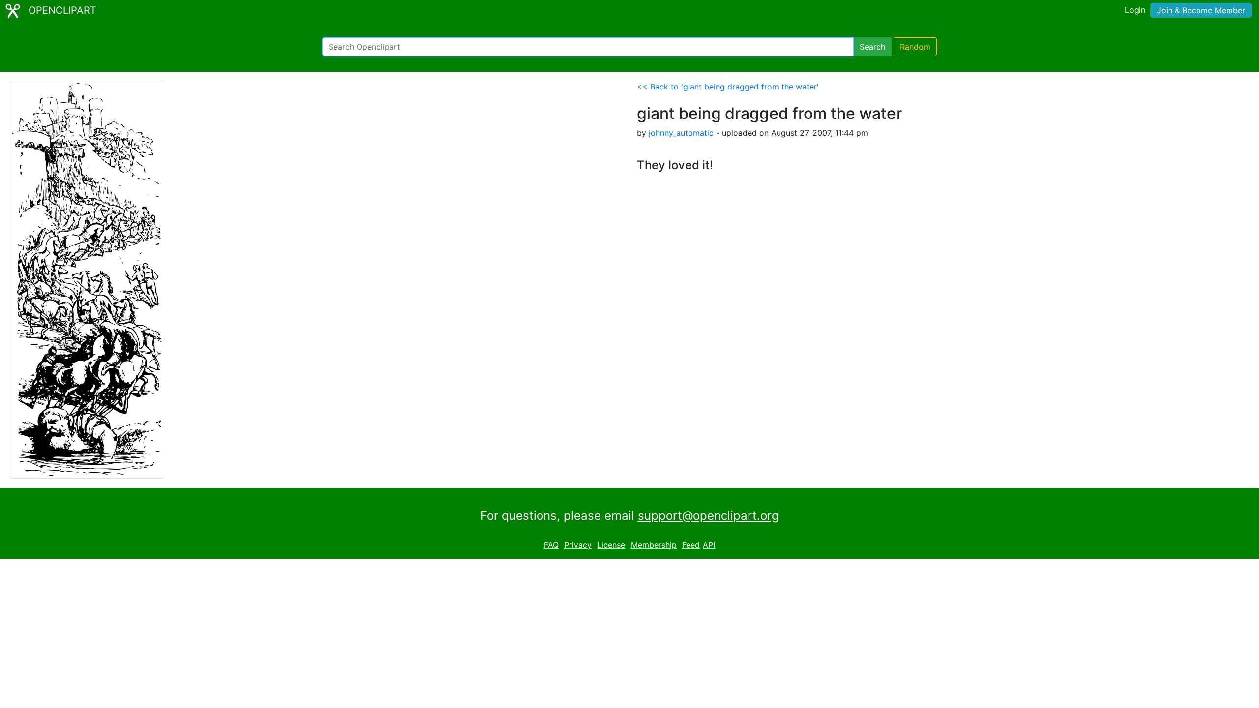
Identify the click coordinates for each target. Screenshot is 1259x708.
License (611, 545)
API (709, 545)
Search (872, 47)
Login (1135, 10)
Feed (691, 545)
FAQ (551, 545)
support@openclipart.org (708, 515)
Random (915, 47)
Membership (654, 545)
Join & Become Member (1201, 10)
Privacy (578, 545)
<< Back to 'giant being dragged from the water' (728, 86)
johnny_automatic (681, 133)
